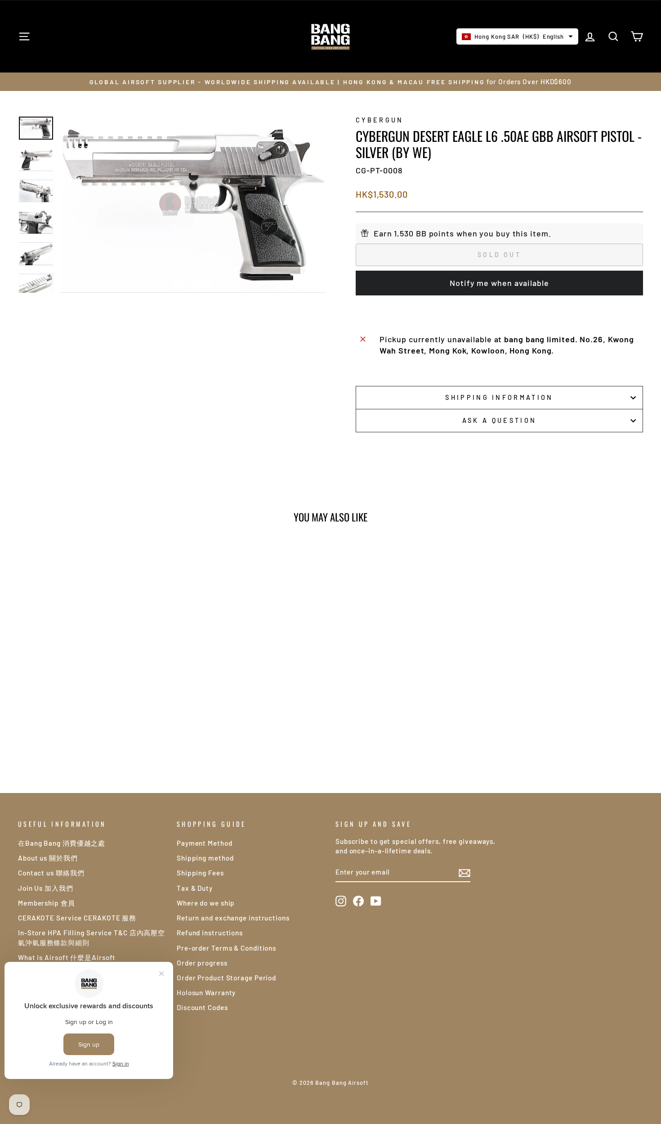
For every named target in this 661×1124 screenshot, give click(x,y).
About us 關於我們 (48, 858)
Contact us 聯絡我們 (51, 873)
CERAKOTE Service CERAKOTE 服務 (77, 918)
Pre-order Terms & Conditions (226, 948)
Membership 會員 (46, 903)
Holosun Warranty (206, 992)
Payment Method (204, 843)
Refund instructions (210, 933)
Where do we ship (206, 903)
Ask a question (499, 420)
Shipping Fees (200, 873)
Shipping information (499, 397)
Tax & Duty (195, 888)
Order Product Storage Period (226, 978)
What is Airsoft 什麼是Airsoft (67, 957)
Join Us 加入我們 (45, 888)
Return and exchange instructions (233, 918)
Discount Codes (202, 1007)
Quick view (92, 684)
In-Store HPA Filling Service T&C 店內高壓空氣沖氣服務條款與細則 (91, 937)
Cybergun (380, 120)
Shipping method (205, 858)
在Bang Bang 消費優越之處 (61, 843)
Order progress (202, 963)
